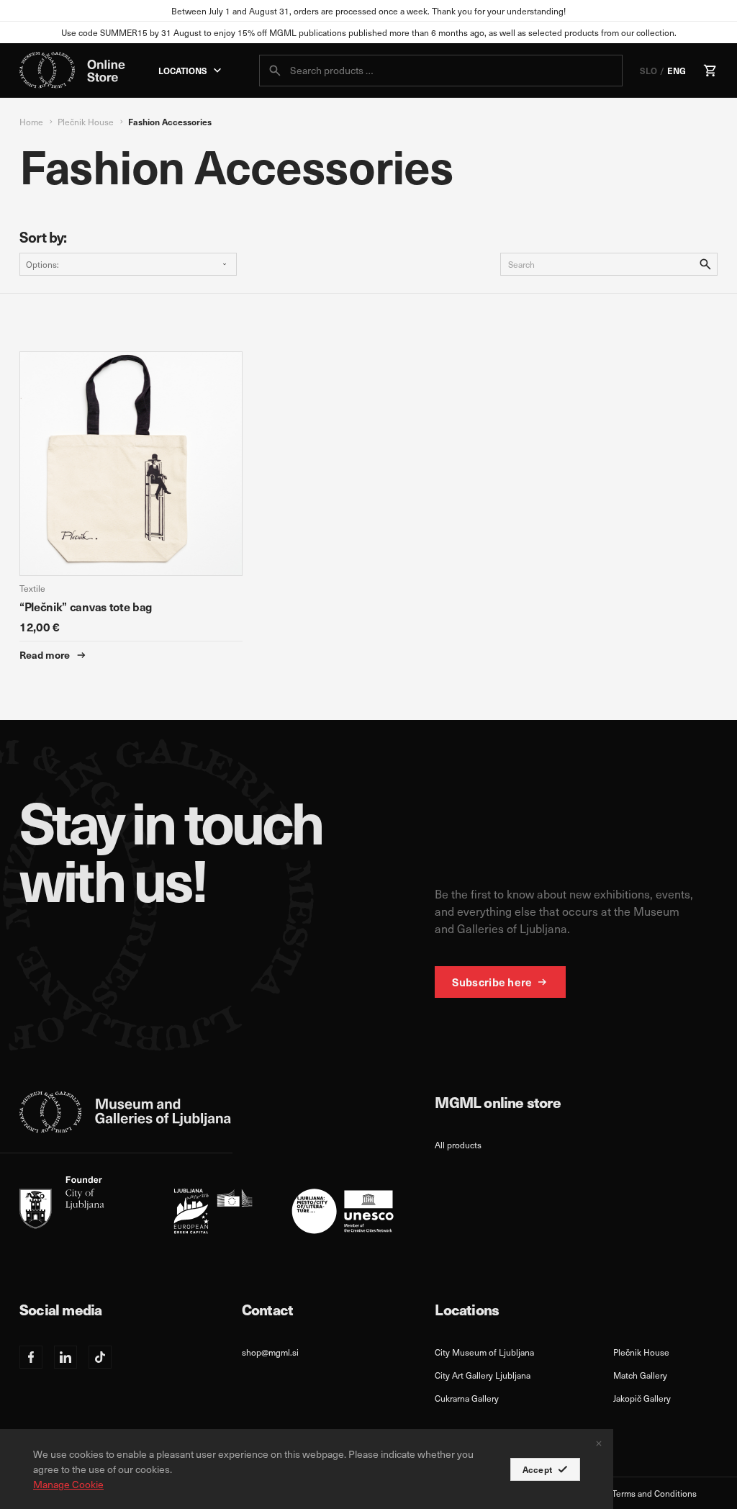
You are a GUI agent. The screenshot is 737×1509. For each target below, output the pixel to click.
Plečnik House (86, 121)
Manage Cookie (68, 1484)
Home (31, 121)
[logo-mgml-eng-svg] (125, 1112)
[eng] (206, 1205)
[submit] (275, 70)
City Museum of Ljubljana (484, 1352)
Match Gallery (640, 1375)
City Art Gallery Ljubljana (482, 1375)
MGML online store (497, 1101)
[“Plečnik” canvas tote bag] (131, 506)
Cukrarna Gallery (467, 1398)
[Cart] (710, 70)
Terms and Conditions (654, 1493)
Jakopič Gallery (642, 1398)
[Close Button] (598, 1443)
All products (458, 1144)
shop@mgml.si (270, 1352)
